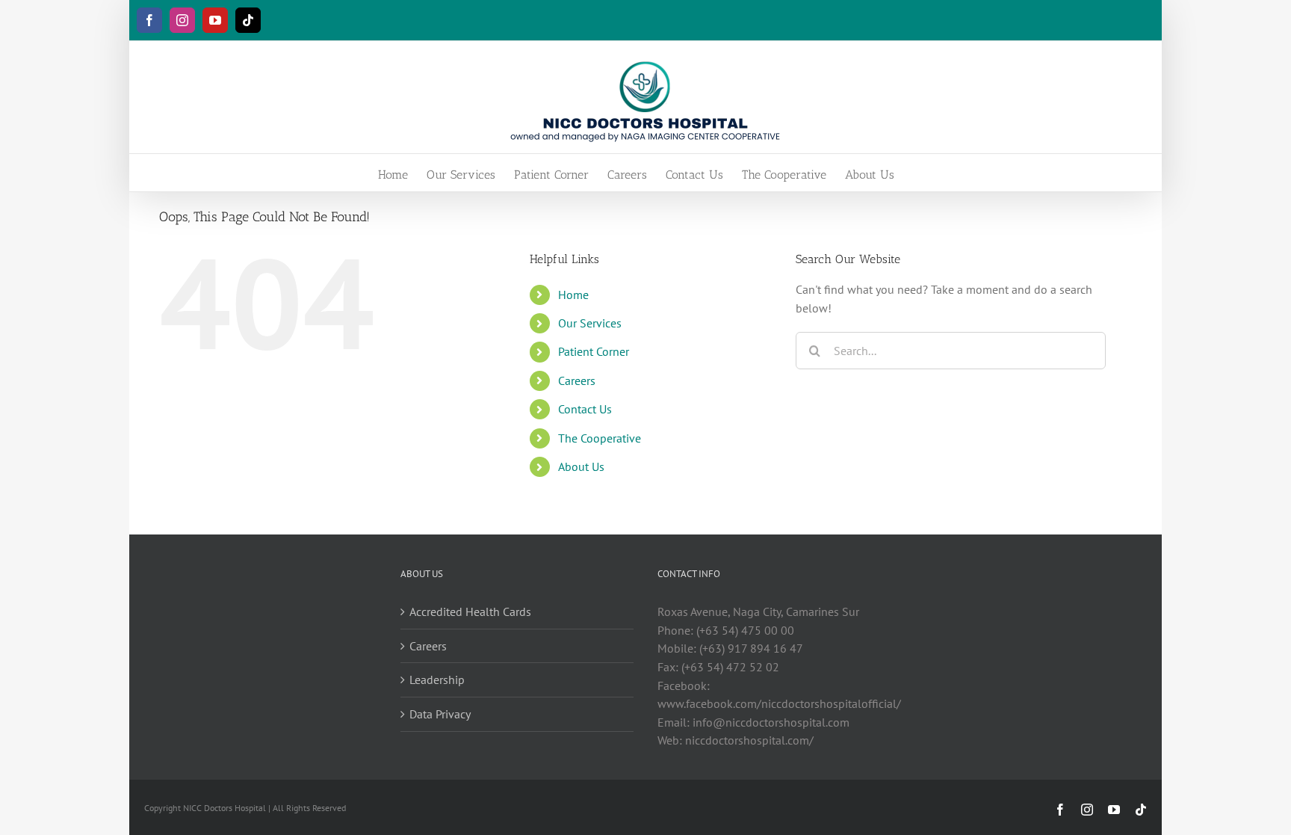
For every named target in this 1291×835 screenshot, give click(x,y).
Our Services (590, 322)
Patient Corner (593, 351)
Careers (576, 380)
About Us (581, 466)
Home (573, 294)
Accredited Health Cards (470, 611)
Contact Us (585, 408)
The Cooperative (599, 438)
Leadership (437, 679)
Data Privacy (440, 713)
